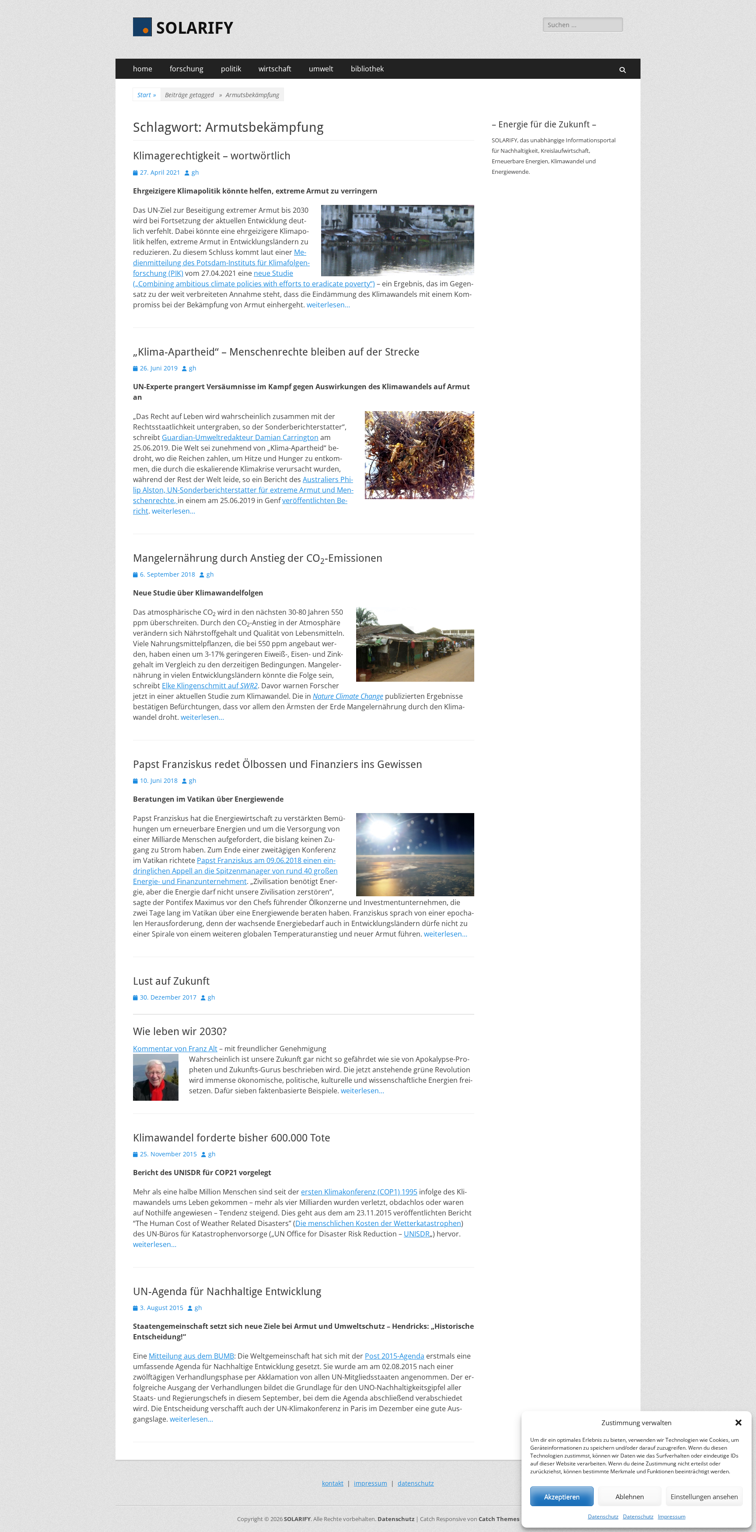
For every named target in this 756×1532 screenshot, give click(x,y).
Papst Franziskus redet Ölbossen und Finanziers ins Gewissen (277, 764)
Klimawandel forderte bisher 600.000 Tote (231, 1138)
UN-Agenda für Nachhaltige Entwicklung (227, 1291)
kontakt (332, 1483)
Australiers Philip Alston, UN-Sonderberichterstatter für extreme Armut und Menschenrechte (243, 490)
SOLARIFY (194, 28)
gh (195, 172)
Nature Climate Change (348, 696)
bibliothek (367, 69)
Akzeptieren (562, 1496)
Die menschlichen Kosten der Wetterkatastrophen (378, 1223)
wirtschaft (275, 69)
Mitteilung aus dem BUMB (191, 1356)
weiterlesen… (328, 305)
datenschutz (416, 1483)
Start (146, 95)
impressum (370, 1483)
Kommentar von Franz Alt (175, 1048)
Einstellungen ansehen (704, 1496)
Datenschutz (603, 1516)
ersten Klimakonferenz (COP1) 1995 (359, 1192)
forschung (186, 69)
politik (231, 69)
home (142, 69)
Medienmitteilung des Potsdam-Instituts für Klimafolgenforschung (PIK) (221, 262)
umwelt (321, 69)
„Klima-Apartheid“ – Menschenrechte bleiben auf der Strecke (276, 352)
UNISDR (417, 1234)
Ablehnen (630, 1496)
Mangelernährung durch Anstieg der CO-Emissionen (257, 558)
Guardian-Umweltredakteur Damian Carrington (240, 437)
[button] (738, 1422)
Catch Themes (499, 1519)
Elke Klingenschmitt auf (210, 685)
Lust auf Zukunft (171, 981)
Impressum (672, 1516)
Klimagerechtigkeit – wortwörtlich (211, 156)
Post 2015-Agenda (394, 1356)
